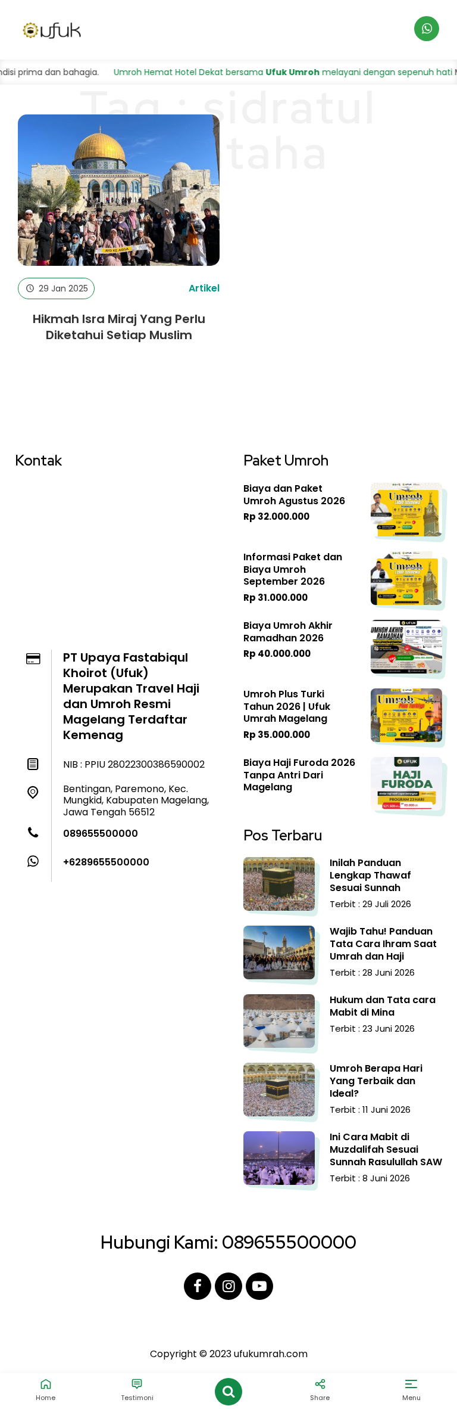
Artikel (204, 288)
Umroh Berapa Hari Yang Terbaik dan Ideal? (376, 1081)
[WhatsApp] (426, 28)
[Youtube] (259, 1286)
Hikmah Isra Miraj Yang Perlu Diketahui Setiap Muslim (119, 327)
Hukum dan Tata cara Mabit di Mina (383, 1006)
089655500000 (100, 833)
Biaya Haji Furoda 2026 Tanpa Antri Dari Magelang (299, 775)
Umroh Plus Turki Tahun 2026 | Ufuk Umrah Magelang (286, 706)
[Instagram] (228, 1286)
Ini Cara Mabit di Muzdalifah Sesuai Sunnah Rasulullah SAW (386, 1149)
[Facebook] (197, 1286)
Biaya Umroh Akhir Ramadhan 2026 (288, 632)
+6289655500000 (106, 862)
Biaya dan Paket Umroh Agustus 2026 (294, 495)
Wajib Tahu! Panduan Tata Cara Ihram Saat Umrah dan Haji (383, 943)
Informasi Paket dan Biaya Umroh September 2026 (292, 569)
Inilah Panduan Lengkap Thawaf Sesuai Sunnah (370, 875)
